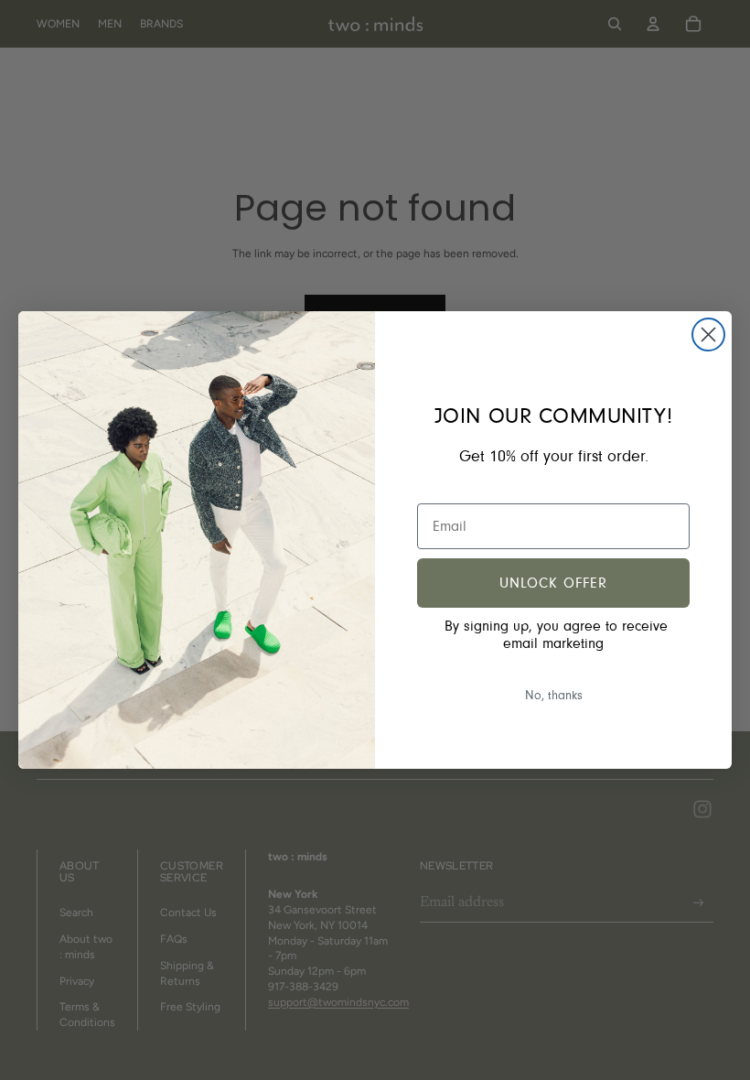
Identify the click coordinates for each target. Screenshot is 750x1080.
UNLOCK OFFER (553, 583)
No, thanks (554, 695)
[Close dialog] (708, 335)
